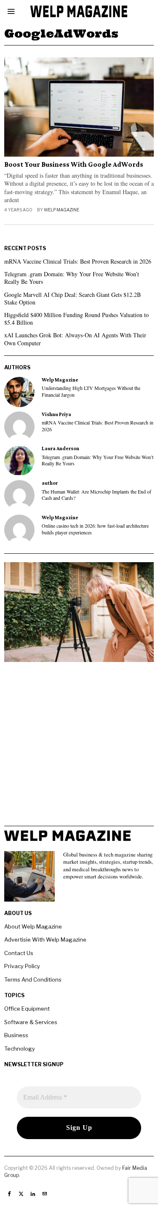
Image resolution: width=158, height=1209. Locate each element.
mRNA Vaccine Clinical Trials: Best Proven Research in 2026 (77, 261)
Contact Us (18, 953)
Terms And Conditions (33, 979)
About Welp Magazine (33, 926)
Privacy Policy (22, 966)
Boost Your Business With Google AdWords (73, 164)
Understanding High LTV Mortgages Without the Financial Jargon (91, 391)
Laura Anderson (60, 448)
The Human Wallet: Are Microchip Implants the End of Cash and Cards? (96, 494)
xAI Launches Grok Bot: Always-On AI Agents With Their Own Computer (75, 339)
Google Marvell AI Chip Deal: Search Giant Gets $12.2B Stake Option (72, 298)
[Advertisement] (79, 747)
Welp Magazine (61, 209)
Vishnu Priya (56, 414)
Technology (19, 1048)
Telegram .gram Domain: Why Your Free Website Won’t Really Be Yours (71, 278)
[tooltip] (19, 392)
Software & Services (30, 1022)
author (50, 483)
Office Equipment (27, 1008)
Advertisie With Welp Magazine (45, 939)
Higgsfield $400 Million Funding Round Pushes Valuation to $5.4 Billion (76, 318)
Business (16, 1035)
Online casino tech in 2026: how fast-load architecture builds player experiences (95, 529)
